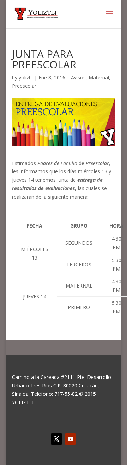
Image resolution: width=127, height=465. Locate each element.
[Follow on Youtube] (70, 439)
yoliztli (26, 77)
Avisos (78, 77)
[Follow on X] (56, 439)
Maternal (99, 77)
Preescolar (24, 86)
